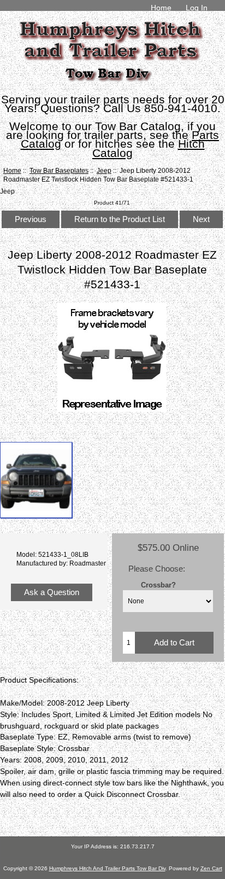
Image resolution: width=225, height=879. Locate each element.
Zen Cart (211, 868)
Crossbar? (158, 585)
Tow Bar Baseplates (58, 170)
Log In (197, 7)
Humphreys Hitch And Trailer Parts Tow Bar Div (107, 868)
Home (161, 7)
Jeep (104, 170)
